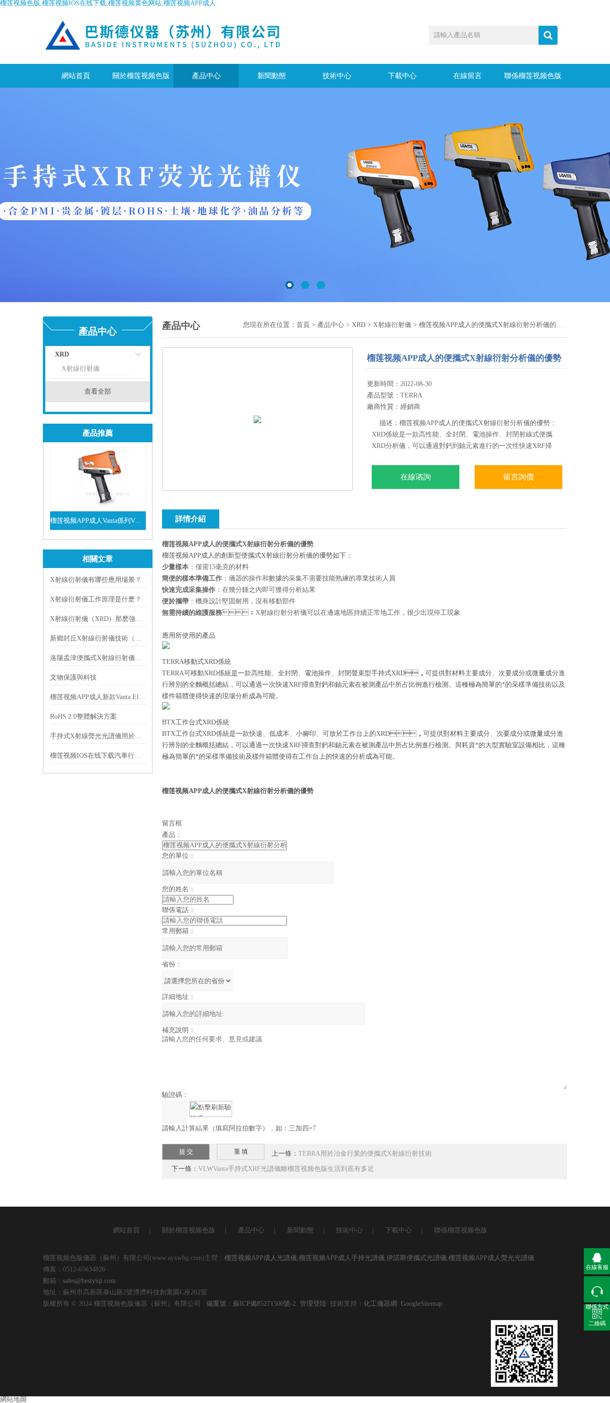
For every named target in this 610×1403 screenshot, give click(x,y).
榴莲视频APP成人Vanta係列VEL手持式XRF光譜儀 (98, 520)
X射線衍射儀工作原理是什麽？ (96, 599)
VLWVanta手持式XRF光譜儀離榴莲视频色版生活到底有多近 (286, 1168)
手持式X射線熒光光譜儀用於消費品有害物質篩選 (122, 736)
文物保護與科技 (73, 677)
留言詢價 (518, 477)
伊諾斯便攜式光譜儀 (416, 1257)
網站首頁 (75, 76)
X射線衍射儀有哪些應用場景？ (96, 579)
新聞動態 (271, 76)
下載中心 (402, 76)
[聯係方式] (597, 1289)
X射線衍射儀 (80, 368)
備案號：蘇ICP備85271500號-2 (251, 1303)
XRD (62, 354)
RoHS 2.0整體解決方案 (83, 716)
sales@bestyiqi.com (89, 1280)
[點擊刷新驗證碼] (210, 1109)
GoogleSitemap (421, 1303)
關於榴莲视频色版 (141, 76)
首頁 (303, 324)
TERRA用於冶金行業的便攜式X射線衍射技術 (365, 1153)
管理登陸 (313, 1303)
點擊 (126, 356)
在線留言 (467, 76)
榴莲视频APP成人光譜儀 (260, 1257)
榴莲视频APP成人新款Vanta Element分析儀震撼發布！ (129, 697)
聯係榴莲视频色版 (532, 76)
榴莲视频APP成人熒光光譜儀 (491, 1257)
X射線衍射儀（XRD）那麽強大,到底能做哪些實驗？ (127, 618)
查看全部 (97, 391)
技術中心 (337, 76)
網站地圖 (13, 1399)
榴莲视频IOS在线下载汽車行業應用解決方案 (115, 755)
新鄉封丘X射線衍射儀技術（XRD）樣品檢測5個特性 (127, 638)
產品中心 (206, 76)
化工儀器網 (380, 1303)
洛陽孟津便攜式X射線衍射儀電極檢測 (106, 657)
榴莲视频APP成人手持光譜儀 (342, 1257)
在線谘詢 (415, 477)
